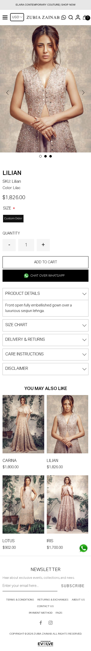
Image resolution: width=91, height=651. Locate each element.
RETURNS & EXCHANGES (53, 599)
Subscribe (73, 586)
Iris (50, 541)
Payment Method (40, 613)
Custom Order (13, 218)
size (7, 208)
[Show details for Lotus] (23, 505)
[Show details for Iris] (67, 505)
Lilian (52, 461)
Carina (10, 461)
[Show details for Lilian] (67, 425)
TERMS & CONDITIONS (20, 599)
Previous (8, 93)
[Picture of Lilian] (45, 89)
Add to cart (45, 262)
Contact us (45, 606)
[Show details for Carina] (23, 425)
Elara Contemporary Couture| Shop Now (45, 4)
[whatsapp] (83, 548)
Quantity (11, 233)
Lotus (9, 541)
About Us (78, 599)
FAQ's (59, 613)
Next (83, 93)
